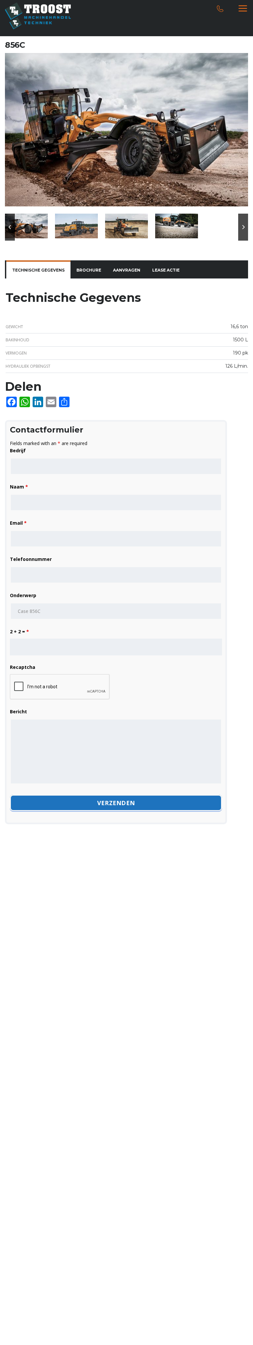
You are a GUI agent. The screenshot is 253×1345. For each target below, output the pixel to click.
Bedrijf (18, 450)
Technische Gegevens (38, 270)
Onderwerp (23, 595)
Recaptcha (22, 667)
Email (18, 523)
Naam (19, 487)
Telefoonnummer (31, 559)
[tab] (38, 270)
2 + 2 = (19, 631)
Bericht (18, 711)
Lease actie (166, 270)
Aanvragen (126, 270)
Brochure (88, 270)
